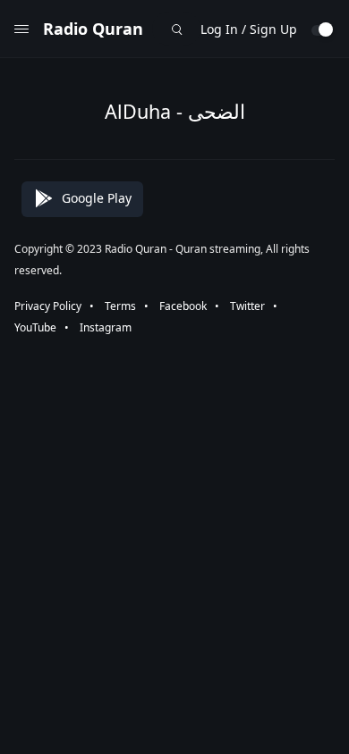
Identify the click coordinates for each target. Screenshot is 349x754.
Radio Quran (93, 28)
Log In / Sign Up (248, 29)
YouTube (35, 327)
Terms (120, 306)
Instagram (106, 327)
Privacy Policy (47, 306)
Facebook (183, 306)
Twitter (247, 306)
